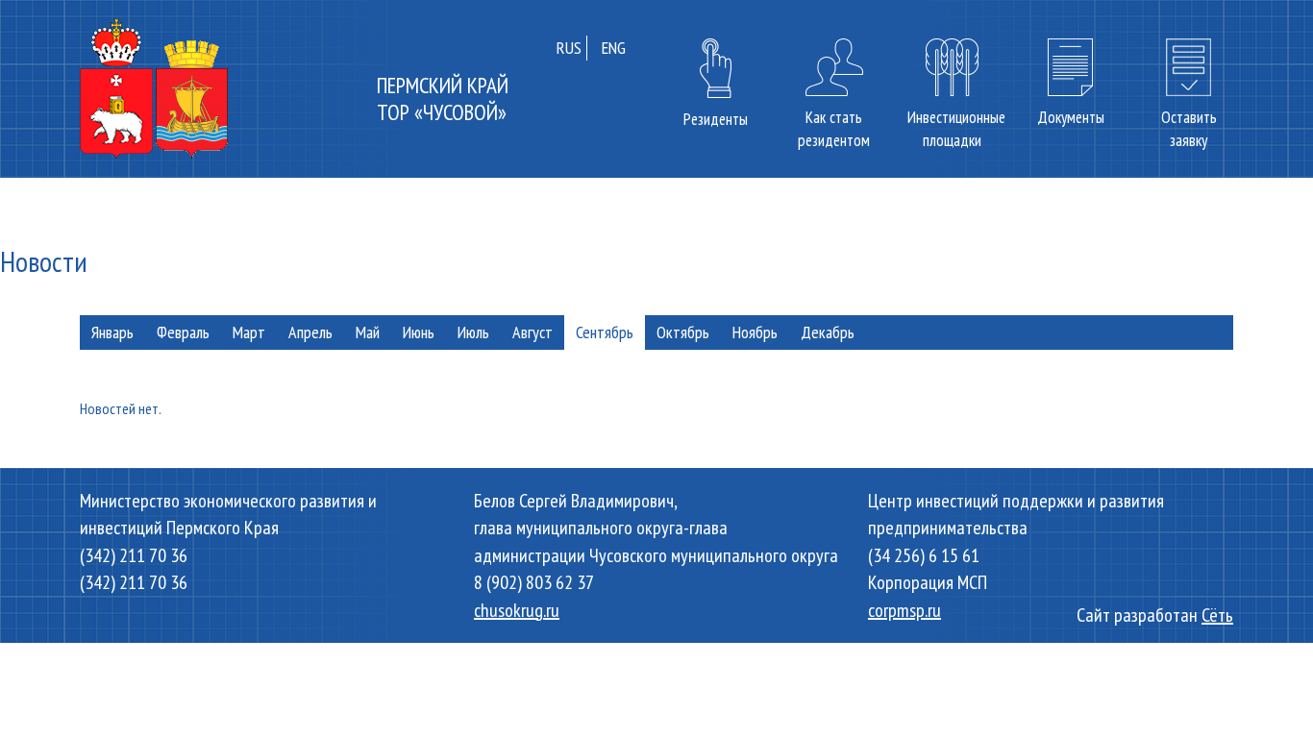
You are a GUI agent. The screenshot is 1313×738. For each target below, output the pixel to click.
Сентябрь (604, 332)
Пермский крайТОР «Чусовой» (442, 98)
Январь (112, 332)
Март (249, 332)
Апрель (310, 332)
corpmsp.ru (904, 610)
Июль (473, 332)
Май (368, 332)
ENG (614, 48)
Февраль (183, 332)
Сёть (1217, 615)
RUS (569, 48)
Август (532, 332)
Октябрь (682, 332)
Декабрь (828, 332)
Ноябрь (755, 332)
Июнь (418, 332)
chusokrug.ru (516, 610)
